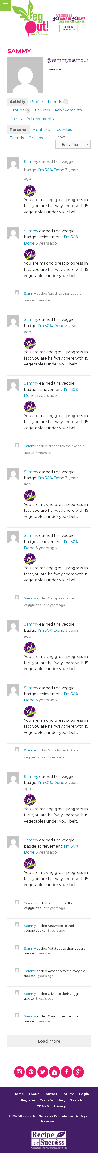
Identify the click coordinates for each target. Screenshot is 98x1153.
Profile (36, 101)
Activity (17, 101)
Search (76, 1100)
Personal (19, 129)
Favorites (63, 129)
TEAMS (43, 1106)
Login (84, 1094)
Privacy (59, 1106)
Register (28, 1100)
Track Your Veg (53, 1100)
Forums (42, 110)
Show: (60, 137)
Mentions (41, 129)
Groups (19, 110)
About (33, 1094)
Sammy (31, 161)
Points (16, 118)
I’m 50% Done (51, 170)
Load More (49, 1040)
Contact (50, 1094)
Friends (57, 101)
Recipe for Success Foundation (47, 1116)
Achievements (68, 110)
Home (19, 1094)
